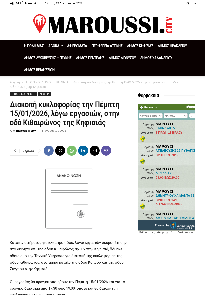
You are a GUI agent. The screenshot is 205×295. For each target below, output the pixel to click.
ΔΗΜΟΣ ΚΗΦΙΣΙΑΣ (140, 46)
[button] (189, 3)
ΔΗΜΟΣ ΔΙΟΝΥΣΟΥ (122, 58)
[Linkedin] (83, 151)
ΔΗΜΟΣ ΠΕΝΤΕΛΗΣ (90, 58)
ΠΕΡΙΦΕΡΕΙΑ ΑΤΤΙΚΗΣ (107, 46)
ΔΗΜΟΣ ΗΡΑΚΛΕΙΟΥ (172, 46)
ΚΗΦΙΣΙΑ (62, 82)
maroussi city (26, 130)
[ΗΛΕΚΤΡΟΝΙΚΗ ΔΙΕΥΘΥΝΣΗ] (95, 151)
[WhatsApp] (72, 151)
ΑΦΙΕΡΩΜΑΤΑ (77, 46)
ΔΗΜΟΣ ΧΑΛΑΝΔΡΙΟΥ (156, 58)
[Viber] (106, 151)
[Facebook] (49, 151)
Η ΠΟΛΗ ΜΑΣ (34, 46)
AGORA (54, 46)
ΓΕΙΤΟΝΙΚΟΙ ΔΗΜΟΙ (38, 82)
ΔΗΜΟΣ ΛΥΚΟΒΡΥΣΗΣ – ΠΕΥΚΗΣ (48, 58)
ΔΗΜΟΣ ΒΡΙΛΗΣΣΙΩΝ (39, 70)
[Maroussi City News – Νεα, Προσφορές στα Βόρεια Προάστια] (102, 24)
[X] (60, 151)
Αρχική (15, 82)
